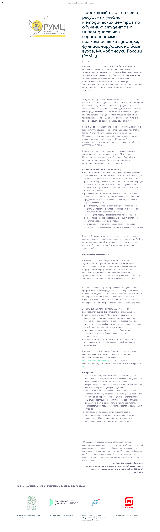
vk (83, 366)
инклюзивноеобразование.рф (95, 360)
